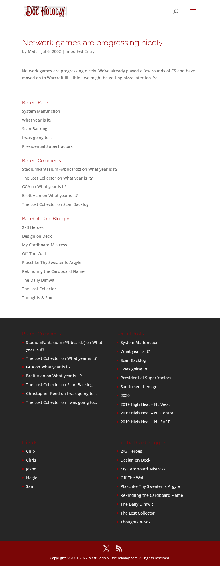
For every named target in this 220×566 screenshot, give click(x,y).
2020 (125, 395)
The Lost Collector (39, 288)
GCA (26, 186)
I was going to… (37, 137)
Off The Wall (34, 253)
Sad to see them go (139, 386)
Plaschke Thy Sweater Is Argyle (51, 262)
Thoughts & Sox (37, 297)
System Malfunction (41, 111)
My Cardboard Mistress (44, 244)
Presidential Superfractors (47, 146)
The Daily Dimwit (38, 280)
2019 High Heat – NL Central (147, 413)
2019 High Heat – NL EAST (145, 421)
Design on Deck (37, 236)
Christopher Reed (43, 393)
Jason (31, 469)
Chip (30, 451)
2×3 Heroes (33, 227)
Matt (32, 51)
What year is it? (36, 120)
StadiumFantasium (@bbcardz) (51, 169)
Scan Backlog (34, 128)
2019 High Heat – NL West (145, 404)
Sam (30, 486)
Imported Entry (80, 51)
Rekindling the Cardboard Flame (53, 271)
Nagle (31, 477)
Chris (31, 460)
